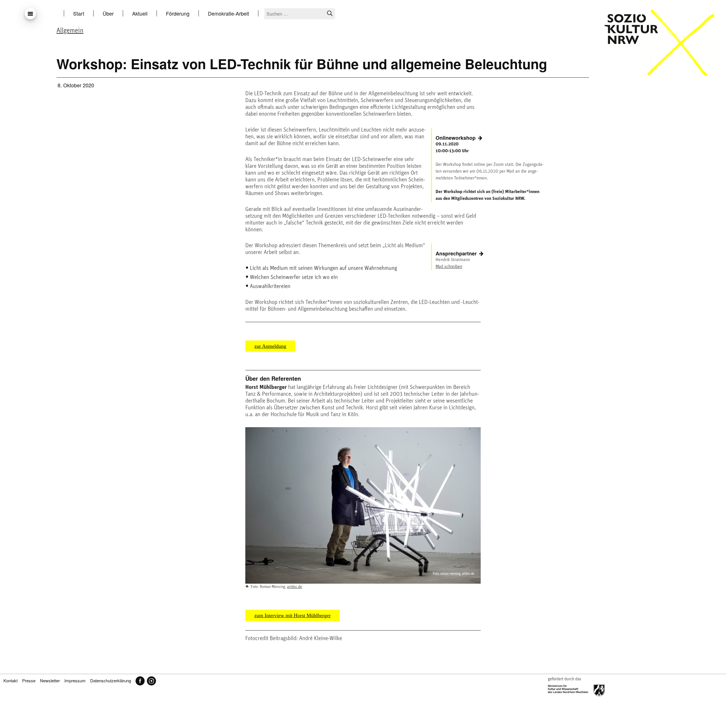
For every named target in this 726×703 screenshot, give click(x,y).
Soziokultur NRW (631, 29)
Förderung (177, 13)
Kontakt (10, 680)
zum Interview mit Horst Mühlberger (292, 615)
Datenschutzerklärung (110, 680)
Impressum (75, 680)
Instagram (151, 680)
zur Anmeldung (270, 346)
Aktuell (139, 13)
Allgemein (69, 30)
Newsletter (50, 680)
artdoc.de (294, 587)
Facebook (140, 680)
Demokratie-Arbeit (228, 13)
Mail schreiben (449, 266)
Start (78, 13)
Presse (28, 680)
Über (108, 13)
